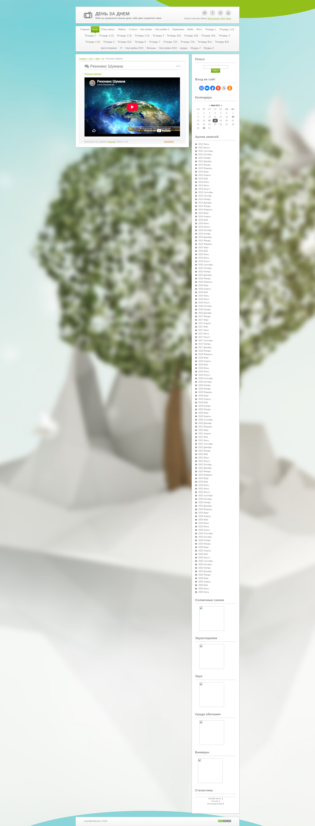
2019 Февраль (205, 392)
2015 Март (203, 247)
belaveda (111, 142)
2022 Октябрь (205, 464)
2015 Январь (204, 240)
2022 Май (203, 454)
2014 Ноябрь (204, 233)
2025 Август (204, 557)
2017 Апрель (204, 323)
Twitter (205, 13)
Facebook (212, 13)
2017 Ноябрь (204, 344)
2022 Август (204, 461)
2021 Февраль (205, 426)
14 (233, 117)
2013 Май (203, 178)
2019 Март (203, 395)
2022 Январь (204, 451)
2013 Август (204, 189)
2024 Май (203, 519)
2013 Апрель (204, 175)
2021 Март (203, 430)
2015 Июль (203, 258)
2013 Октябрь (205, 196)
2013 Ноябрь (204, 199)
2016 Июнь (203, 295)
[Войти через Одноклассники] (229, 88)
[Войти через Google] (224, 88)
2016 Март (203, 285)
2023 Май (203, 482)
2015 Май (203, 251)
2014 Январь (204, 206)
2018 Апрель (204, 361)
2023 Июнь (203, 485)
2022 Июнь (203, 457)
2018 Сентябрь (205, 378)
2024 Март (203, 513)
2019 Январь (204, 388)
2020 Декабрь (205, 423)
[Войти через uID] (201, 88)
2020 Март (203, 413)
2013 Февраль (205, 168)
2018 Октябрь (205, 382)
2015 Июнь (203, 254)
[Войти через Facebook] (212, 88)
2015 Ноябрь (204, 271)
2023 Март (203, 478)
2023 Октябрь (205, 499)
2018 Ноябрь (204, 385)
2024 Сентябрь (205, 533)
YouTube (228, 13)
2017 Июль (203, 333)
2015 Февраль (205, 244)
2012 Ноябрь (204, 158)
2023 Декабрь (205, 506)
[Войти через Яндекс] (218, 88)
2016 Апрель (204, 289)
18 (103, 59)
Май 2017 (215, 105)
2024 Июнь (203, 523)
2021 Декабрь (205, 447)
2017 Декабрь (205, 347)
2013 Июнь (203, 182)
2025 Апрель (204, 550)
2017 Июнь (203, 330)
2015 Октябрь (205, 268)
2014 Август (204, 227)
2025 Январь (204, 544)
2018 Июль (203, 371)
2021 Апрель (204, 433)
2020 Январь (204, 409)
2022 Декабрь (205, 468)
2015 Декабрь (205, 275)
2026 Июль (203, 592)
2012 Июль (203, 144)
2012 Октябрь (205, 154)
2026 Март (203, 578)
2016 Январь (204, 278)
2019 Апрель (204, 399)
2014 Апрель (204, 216)
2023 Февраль (205, 475)
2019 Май (203, 402)
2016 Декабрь (205, 313)
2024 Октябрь (205, 537)
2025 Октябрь (205, 564)
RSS (223, 18)
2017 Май (203, 326)
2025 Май (203, 554)
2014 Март (203, 213)
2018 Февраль (205, 354)
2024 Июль (203, 526)
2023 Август (204, 492)
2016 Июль (203, 299)
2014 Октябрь (205, 230)
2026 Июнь (203, 588)
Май (97, 59)
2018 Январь (204, 351)
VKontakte (220, 13)
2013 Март (203, 171)
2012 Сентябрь (205, 151)
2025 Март (203, 547)
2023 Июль (203, 488)
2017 (91, 59)
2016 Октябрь (205, 306)
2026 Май (203, 585)
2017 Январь (204, 316)
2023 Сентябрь (205, 495)
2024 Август (204, 530)
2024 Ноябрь (204, 540)
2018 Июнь (203, 368)
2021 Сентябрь (205, 444)
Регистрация (214, 18)
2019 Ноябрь (204, 406)
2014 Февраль (205, 209)
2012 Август (204, 147)
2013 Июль (203, 185)
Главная (83, 59)
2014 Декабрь (205, 237)
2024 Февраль (205, 509)
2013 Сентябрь (205, 192)
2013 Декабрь (205, 202)
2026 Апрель (204, 581)
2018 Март (203, 357)
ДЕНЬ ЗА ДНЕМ (112, 13)
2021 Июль (203, 440)
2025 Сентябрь (205, 561)
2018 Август (204, 375)
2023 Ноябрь (204, 502)
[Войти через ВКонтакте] (207, 88)
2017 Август (204, 337)
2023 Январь (204, 471)
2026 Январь (204, 575)
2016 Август (204, 302)
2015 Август (204, 261)
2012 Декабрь (205, 161)
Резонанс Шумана (92, 74)
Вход (229, 18)
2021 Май (203, 437)
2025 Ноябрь (204, 568)
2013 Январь (204, 165)
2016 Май (203, 292)
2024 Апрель (204, 516)
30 (204, 128)
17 (209, 120)
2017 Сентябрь (205, 340)
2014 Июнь (203, 223)
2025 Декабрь (205, 571)
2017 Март (203, 320)
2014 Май (203, 220)
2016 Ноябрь (204, 309)
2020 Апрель (204, 416)
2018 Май (203, 364)
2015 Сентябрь (205, 264)
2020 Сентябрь (205, 419)
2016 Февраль (205, 282)
